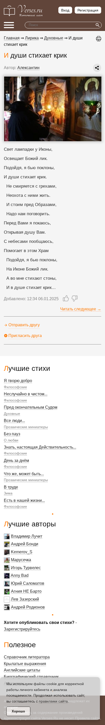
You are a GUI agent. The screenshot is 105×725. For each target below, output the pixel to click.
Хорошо (18, 711)
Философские (15, 387)
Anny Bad (20, 575)
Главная (12, 38)
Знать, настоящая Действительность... (40, 447)
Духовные (12, 414)
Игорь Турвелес (26, 568)
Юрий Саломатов (27, 583)
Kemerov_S (21, 552)
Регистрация (87, 10)
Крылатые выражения (25, 664)
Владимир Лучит (26, 536)
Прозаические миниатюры (26, 427)
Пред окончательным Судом (30, 407)
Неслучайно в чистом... (25, 394)
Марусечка (21, 560)
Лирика (32, 38)
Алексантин (28, 68)
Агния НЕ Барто (26, 591)
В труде (11, 487)
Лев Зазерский (25, 599)
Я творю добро (18, 380)
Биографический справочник (31, 677)
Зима (8, 493)
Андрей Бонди (24, 544)
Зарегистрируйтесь (22, 629)
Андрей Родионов (28, 607)
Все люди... (14, 420)
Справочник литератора (27, 657)
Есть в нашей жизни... (24, 500)
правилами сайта (53, 701)
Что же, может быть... (24, 474)
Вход (65, 10)
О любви (11, 440)
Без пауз (12, 434)
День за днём (16, 460)
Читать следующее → (80, 309)
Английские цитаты (22, 670)
